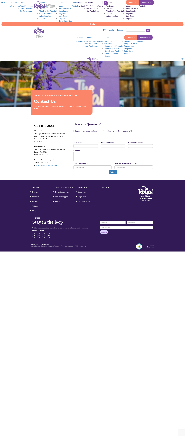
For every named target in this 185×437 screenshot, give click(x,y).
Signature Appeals (64, 187)
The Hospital (109, 30)
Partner (35, 201)
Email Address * (107, 142)
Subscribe (104, 232)
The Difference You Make (96, 6)
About (109, 2)
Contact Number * (135, 142)
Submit (113, 172)
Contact (109, 13)
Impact (90, 2)
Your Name (77, 142)
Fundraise (145, 2)
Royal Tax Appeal (62, 192)
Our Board (110, 6)
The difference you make (94, 41)
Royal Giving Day (65, 21)
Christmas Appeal (61, 197)
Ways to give (81, 6)
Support (81, 2)
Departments (131, 11)
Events (57, 201)
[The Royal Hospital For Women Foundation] (145, 193)
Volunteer (36, 206)
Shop (34, 211)
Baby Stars (130, 16)
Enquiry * (77, 150)
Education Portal (84, 201)
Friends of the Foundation (116, 11)
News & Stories (92, 8)
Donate (131, 2)
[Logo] (44, 5)
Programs (129, 13)
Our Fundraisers (92, 11)
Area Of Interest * (80, 164)
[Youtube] (49, 235)
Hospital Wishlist (132, 8)
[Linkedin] (44, 235)
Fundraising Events (111, 48)
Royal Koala (82, 197)
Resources (83, 187)
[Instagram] (39, 235)
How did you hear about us (125, 164)
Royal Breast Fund (111, 51)
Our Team (110, 8)
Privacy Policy (45, 244)
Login (92, 24)
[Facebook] (34, 235)
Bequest (129, 18)
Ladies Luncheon (112, 16)
